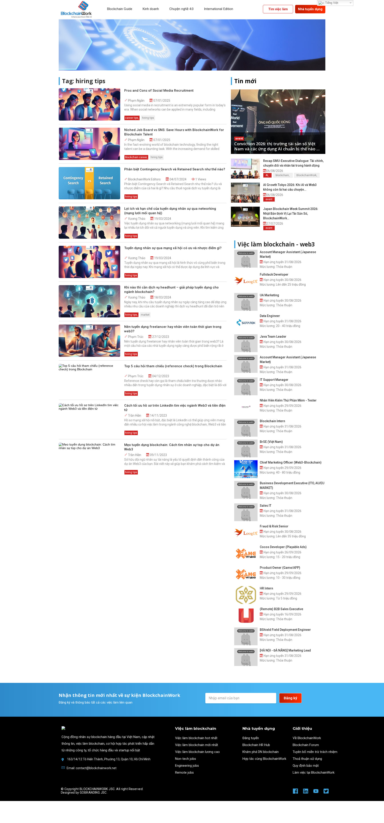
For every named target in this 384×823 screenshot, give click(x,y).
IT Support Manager (274, 379)
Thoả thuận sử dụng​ (307, 759)
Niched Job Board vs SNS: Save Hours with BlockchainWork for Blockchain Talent (174, 132)
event (239, 138)
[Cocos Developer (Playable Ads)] (245, 554)
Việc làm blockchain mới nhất (196, 745)
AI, (267, 175)
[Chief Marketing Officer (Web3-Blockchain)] (245, 469)
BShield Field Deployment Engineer (285, 629)
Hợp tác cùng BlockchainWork (264, 759)
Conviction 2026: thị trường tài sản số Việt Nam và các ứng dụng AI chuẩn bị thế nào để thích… (277, 146)
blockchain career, (136, 157)
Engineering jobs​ (187, 766)
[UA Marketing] (245, 302)
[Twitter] (326, 792)
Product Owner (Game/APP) (280, 567)
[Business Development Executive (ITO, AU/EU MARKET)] (245, 490)
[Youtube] (315, 792)
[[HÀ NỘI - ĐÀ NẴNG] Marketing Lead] (245, 657)
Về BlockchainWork (307, 738)
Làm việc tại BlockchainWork (313, 773)
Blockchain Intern (272, 421)
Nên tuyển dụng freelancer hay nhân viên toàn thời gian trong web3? (172, 329)
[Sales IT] (245, 512)
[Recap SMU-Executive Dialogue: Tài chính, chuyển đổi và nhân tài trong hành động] (245, 169)
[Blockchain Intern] (245, 428)
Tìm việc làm (278, 9)
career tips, (132, 117)
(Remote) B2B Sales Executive (281, 609)
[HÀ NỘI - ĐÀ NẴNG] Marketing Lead (285, 650)
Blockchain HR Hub (256, 745)
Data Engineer (270, 316)
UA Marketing (269, 295)
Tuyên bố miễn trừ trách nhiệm (315, 752)
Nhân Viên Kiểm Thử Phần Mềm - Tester (288, 400)
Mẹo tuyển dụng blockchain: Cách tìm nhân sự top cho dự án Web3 (171, 447)
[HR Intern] (245, 595)
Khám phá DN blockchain (260, 752)
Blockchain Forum (306, 745)
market (145, 314)
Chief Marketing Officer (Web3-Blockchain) (291, 462)
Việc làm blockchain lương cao (197, 752)
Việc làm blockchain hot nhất (196, 738)
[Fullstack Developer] (245, 281)
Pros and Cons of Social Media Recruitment (159, 91)
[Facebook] (295, 792)
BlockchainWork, (306, 175)
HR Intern (266, 588)
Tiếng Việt (331, 2)
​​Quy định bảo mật (306, 766)
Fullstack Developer (274, 274)
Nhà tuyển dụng (310, 9)
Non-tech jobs (185, 759)
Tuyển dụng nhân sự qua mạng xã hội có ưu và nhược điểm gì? (173, 248)
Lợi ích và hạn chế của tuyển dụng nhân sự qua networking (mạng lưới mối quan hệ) (170, 211)
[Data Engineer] (245, 322)
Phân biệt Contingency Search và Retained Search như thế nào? (174, 169)
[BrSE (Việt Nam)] (245, 448)
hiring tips (148, 117)
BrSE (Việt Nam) (271, 442)
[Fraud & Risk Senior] (245, 533)
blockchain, (283, 175)
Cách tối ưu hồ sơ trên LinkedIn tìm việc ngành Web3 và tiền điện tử (175, 407)
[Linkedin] (305, 792)
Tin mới (245, 81)
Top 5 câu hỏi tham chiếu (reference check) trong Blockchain (173, 366)
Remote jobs (184, 773)
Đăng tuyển (250, 738)
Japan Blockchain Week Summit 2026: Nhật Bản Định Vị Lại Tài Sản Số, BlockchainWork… (290, 213)
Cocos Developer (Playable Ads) (283, 547)
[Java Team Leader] (245, 343)
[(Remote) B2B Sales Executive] (245, 616)
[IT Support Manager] (245, 386)
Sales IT (265, 505)
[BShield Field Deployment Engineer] (245, 636)
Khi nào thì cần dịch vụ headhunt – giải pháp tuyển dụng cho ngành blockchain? (171, 289)
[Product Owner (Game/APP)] (245, 574)
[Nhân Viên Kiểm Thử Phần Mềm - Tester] (245, 407)
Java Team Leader (273, 336)
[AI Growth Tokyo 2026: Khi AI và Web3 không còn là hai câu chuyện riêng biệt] (245, 193)
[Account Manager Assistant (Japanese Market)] (245, 259)
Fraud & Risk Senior (274, 526)
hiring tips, (131, 314)
